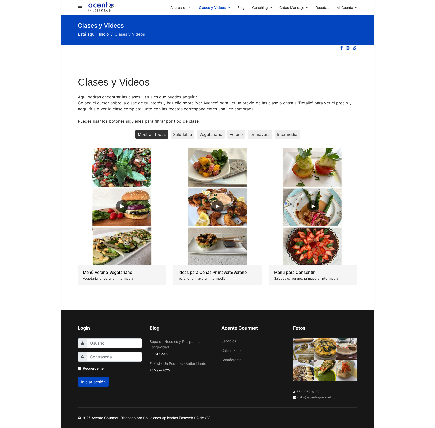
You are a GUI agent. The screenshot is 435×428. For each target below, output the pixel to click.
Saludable (182, 134)
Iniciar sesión (93, 381)
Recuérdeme (93, 368)
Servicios (228, 341)
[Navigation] (80, 7)
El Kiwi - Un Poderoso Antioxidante (178, 366)
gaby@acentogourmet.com (317, 397)
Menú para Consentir (294, 272)
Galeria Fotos (231, 350)
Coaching (260, 7)
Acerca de (178, 7)
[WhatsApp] (355, 47)
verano (236, 134)
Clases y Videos (212, 7)
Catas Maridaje (291, 7)
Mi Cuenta (345, 7)
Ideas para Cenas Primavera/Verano (212, 272)
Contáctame (231, 360)
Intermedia (287, 134)
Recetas (322, 7)
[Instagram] (348, 47)
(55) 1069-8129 (307, 392)
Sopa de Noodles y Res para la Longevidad (175, 347)
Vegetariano (210, 134)
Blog (241, 7)
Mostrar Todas (152, 134)
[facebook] (341, 47)
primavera (260, 134)
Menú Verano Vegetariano (107, 272)
